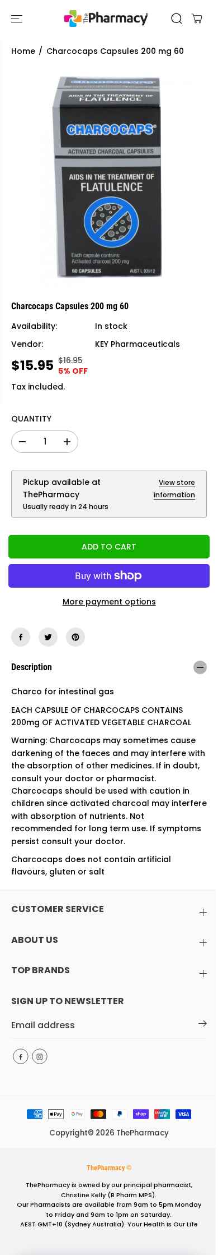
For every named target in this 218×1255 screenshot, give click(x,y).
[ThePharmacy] (106, 18)
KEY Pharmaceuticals (137, 344)
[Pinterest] (75, 637)
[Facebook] (20, 637)
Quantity (31, 418)
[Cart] (197, 18)
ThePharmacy (142, 1133)
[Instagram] (39, 1056)
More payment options (109, 601)
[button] (18, 18)
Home (23, 51)
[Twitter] (48, 637)
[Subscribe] (202, 1025)
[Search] (177, 18)
